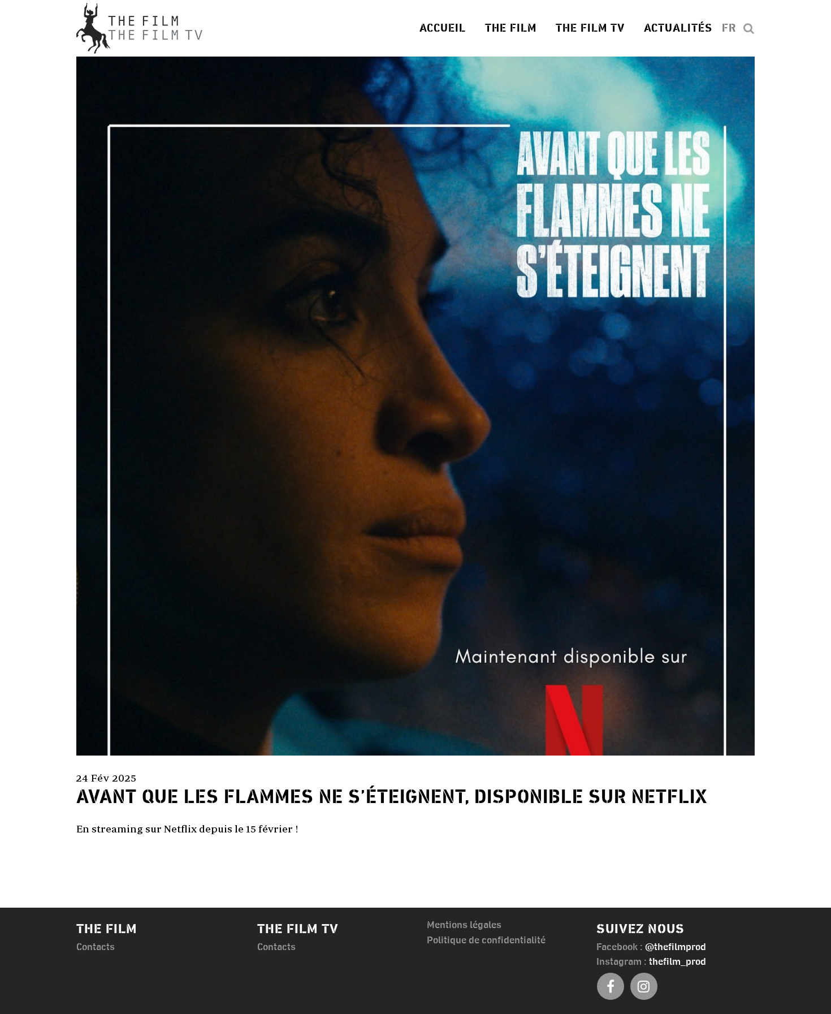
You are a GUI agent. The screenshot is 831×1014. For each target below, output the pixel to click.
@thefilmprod (675, 947)
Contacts (95, 947)
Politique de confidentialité (486, 940)
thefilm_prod (677, 962)
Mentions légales (464, 925)
